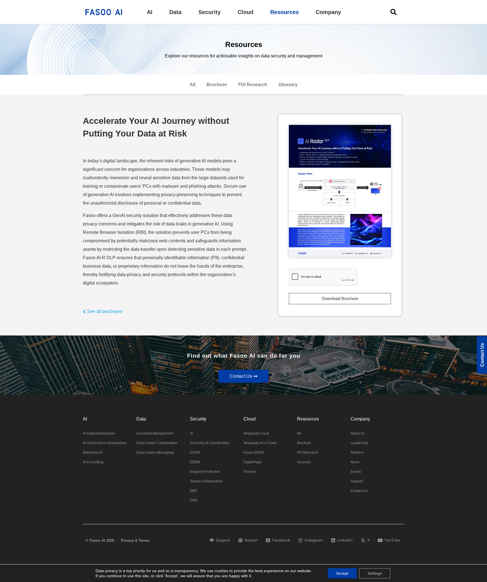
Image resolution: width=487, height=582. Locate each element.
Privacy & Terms (135, 540)
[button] (149, 12)
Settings (375, 573)
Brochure (217, 84)
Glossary (288, 84)
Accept (342, 573)
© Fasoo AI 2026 (100, 540)
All (192, 84)
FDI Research (252, 84)
